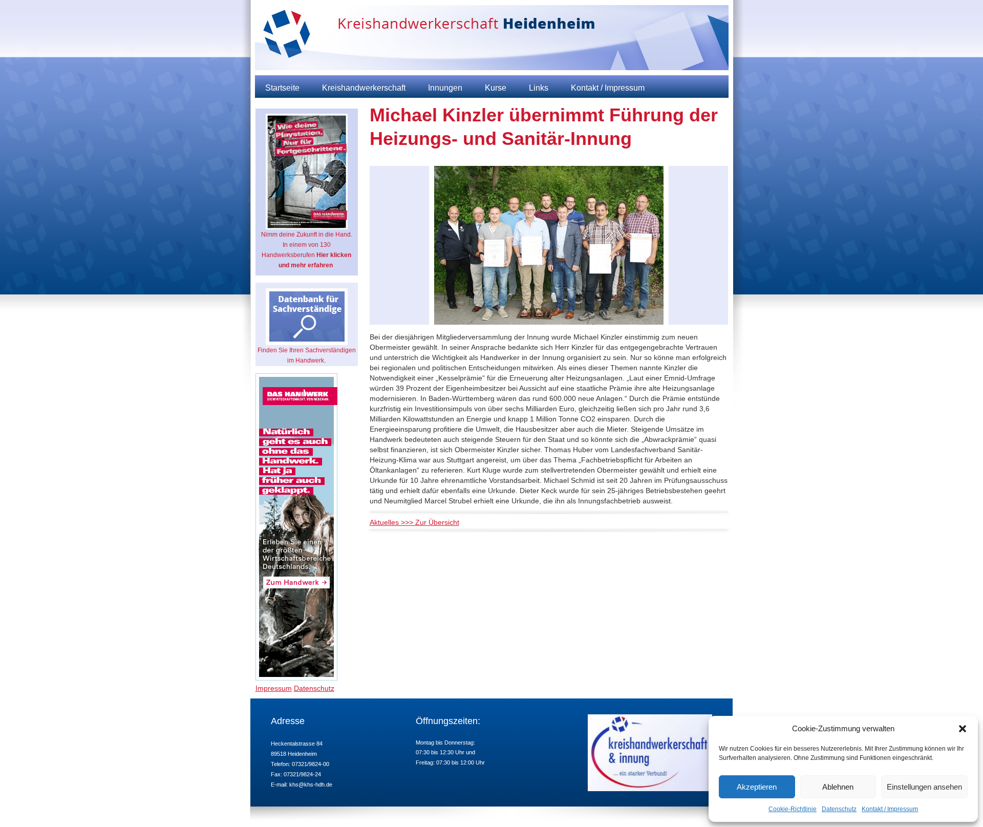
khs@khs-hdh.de (310, 784)
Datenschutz (839, 809)
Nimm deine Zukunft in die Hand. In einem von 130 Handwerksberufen (306, 250)
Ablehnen (837, 786)
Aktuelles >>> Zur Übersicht (414, 522)
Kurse (495, 87)
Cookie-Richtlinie (792, 809)
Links (538, 87)
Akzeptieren (757, 786)
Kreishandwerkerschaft (363, 87)
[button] (962, 729)
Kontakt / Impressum (890, 809)
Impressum (273, 688)
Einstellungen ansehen (924, 786)
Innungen (445, 87)
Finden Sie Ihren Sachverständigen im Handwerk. (307, 355)
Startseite (282, 87)
